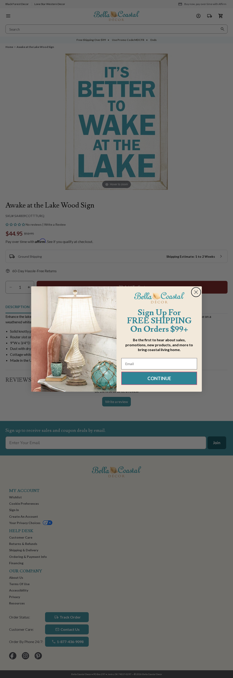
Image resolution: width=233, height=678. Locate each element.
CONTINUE (159, 378)
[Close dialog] (196, 292)
